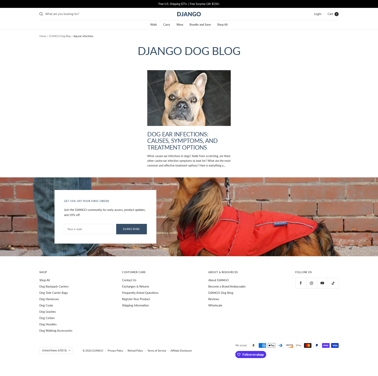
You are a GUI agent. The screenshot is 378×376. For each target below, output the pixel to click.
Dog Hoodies (48, 324)
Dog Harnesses (49, 299)
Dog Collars (47, 318)
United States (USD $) (54, 350)
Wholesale (215, 305)
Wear (179, 24)
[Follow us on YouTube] (322, 283)
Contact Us (129, 280)
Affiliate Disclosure (181, 350)
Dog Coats (46, 305)
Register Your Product (136, 299)
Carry (166, 24)
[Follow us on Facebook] (300, 283)
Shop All (222, 24)
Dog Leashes (47, 311)
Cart (332, 14)
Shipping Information (135, 305)
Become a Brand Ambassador (227, 286)
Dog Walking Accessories (55, 330)
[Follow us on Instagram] (311, 283)
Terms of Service (156, 350)
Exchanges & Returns (135, 286)
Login (317, 14)
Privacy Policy (115, 350)
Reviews (213, 299)
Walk (153, 24)
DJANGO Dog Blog (60, 36)
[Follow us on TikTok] (333, 283)
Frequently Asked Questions (140, 292)
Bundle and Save (200, 24)
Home (42, 36)
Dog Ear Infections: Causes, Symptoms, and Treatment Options (182, 140)
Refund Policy (135, 350)
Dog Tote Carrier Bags (53, 292)
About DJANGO (218, 280)
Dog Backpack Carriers (54, 286)
